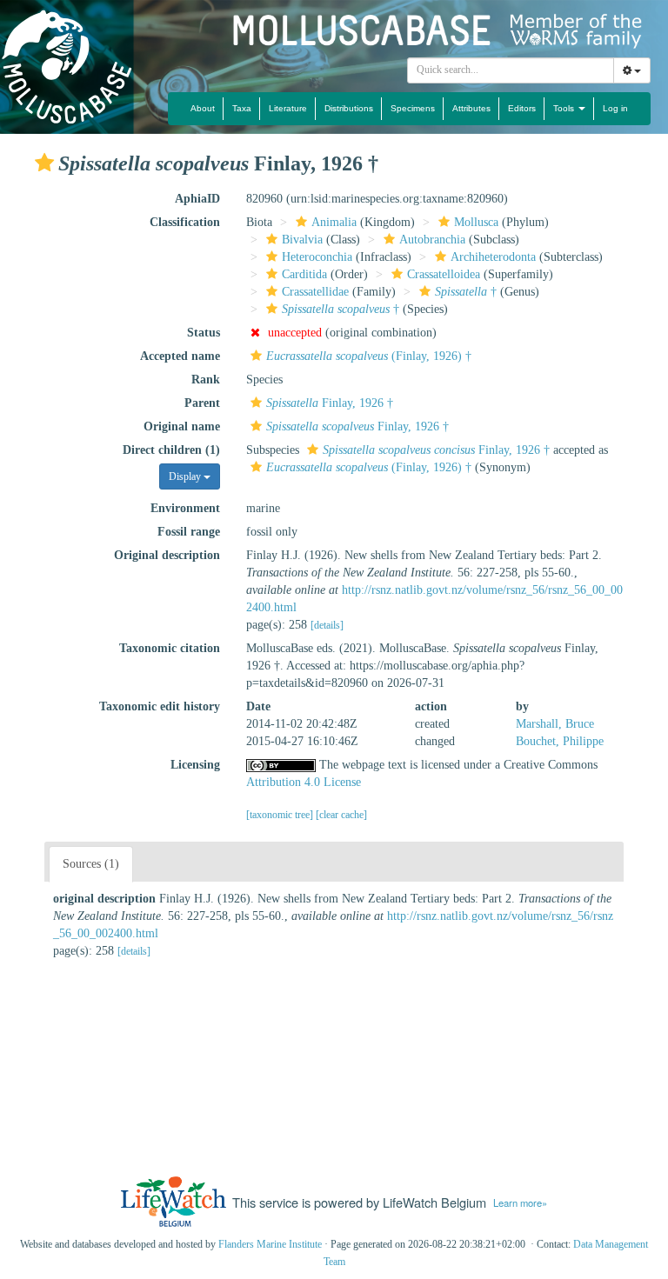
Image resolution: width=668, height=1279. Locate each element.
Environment (185, 508)
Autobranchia (432, 239)
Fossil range (188, 531)
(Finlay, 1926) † (368, 356)
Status (203, 332)
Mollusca (476, 222)
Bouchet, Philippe (560, 741)
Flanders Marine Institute (270, 1244)
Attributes (471, 108)
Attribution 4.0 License (303, 782)
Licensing (195, 764)
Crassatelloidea (443, 274)
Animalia (334, 222)
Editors (522, 108)
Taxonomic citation (169, 648)
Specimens (413, 108)
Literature (288, 108)
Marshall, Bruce (555, 723)
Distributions (348, 108)
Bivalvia (302, 239)
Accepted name (180, 356)
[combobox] (510, 70)
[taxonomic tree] (281, 815)
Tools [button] (565, 108)
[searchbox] (511, 70)
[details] (327, 625)
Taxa (241, 108)
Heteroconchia (317, 256)
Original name (182, 426)
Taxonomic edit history (159, 706)
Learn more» (520, 1202)
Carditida (304, 274)
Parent (202, 403)
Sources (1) (91, 863)
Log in (615, 108)
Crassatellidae (315, 291)
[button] (44, 162)
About (202, 108)
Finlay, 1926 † (329, 403)
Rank (205, 379)
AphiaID (197, 198)
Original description (167, 555)
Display (186, 476)
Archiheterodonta (493, 256)
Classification (185, 222)
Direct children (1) (171, 449)
